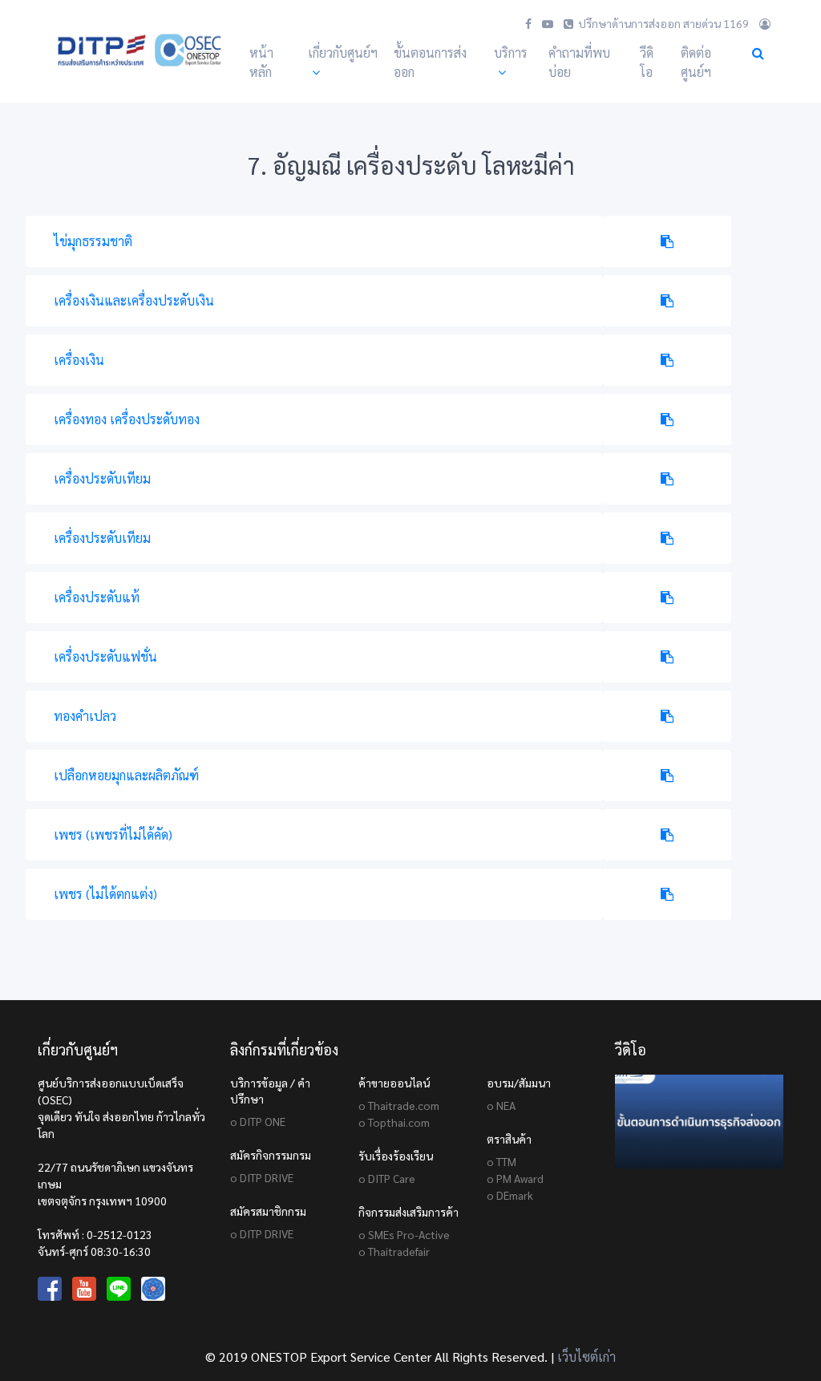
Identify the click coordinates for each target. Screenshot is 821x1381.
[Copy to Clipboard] (667, 241)
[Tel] (568, 23)
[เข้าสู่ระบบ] (764, 23)
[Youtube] (547, 23)
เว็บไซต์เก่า (586, 1356)
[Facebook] (528, 23)
